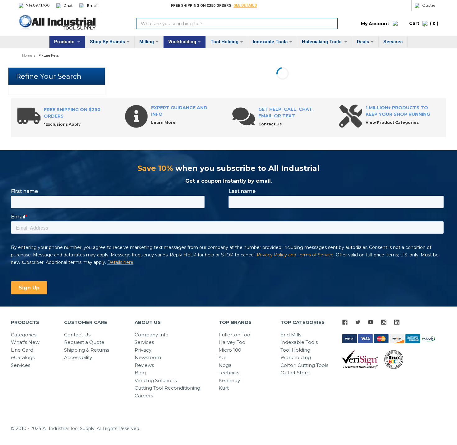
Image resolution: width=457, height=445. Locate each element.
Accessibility (78, 357)
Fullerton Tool (235, 335)
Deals (363, 41)
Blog (140, 373)
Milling (146, 41)
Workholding (182, 41)
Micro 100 (230, 350)
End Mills (290, 335)
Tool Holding (224, 41)
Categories (23, 335)
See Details (245, 5)
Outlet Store (295, 373)
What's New (25, 342)
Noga (225, 365)
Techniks (229, 373)
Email (92, 5)
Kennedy (229, 380)
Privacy (143, 350)
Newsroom (148, 357)
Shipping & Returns (86, 350)
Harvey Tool (233, 342)
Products (65, 41)
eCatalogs (23, 357)
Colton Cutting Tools (304, 365)
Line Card (22, 350)
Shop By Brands (107, 41)
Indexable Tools (270, 41)
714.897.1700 (38, 5)
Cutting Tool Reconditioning (167, 388)
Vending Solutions (156, 380)
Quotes (428, 5)
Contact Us (77, 335)
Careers (144, 396)
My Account (375, 23)
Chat (68, 5)
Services (393, 41)
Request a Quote (84, 342)
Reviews (144, 365)
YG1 (223, 357)
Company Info (151, 335)
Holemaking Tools (322, 41)
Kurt (224, 388)
